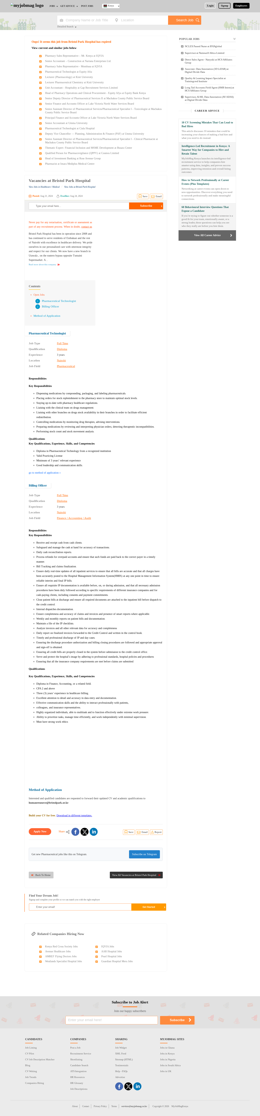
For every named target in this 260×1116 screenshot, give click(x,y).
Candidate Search (79, 1065)
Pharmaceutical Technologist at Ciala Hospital (70, 128)
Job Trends (30, 1077)
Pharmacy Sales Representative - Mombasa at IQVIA (73, 66)
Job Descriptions (78, 1088)
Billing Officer (50, 306)
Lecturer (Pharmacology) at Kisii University (69, 77)
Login (210, 5)
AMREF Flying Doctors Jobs (61, 956)
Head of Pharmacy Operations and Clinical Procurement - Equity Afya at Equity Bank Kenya (95, 93)
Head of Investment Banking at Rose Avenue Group (73, 158)
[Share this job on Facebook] (75, 832)
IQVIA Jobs (107, 946)
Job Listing (31, 1047)
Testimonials (121, 1065)
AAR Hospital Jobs (111, 951)
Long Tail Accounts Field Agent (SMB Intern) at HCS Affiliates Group (209, 89)
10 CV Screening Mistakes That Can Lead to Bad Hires (207, 124)
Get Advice (67, 6)
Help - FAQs (121, 1071)
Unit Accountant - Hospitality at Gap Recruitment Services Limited (81, 87)
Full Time (62, 343)
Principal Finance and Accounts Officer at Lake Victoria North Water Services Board (91, 117)
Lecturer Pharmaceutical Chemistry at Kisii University (74, 82)
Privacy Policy (100, 1106)
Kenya (111, 5)
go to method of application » (45, 472)
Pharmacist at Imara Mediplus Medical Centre (69, 163)
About (75, 1106)
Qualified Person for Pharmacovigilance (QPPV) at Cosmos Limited (82, 153)
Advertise (120, 1077)
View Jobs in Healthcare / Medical (44, 187)
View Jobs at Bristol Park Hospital (79, 187)
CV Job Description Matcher (39, 1059)
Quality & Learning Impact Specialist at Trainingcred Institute (205, 80)
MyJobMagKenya (179, 1106)
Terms (114, 1106)
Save (145, 196)
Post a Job (75, 1047)
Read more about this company (42, 264)
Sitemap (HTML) (124, 1059)
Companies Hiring (34, 1083)
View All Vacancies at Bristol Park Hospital (134, 875)
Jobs (52, 6)
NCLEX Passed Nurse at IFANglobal (203, 46)
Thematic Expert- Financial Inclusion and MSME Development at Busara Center (88, 147)
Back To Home (43, 875)
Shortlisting (76, 1059)
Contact (85, 1106)
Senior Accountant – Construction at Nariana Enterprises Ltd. (78, 61)
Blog (27, 1065)
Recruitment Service (80, 1053)
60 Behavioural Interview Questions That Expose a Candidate (205, 209)
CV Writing (31, 1071)
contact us (86, 226)
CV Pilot (29, 1053)
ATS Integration (78, 1071)
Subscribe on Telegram (144, 854)
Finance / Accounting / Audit (74, 518)
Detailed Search (65, 27)
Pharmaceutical (66, 366)
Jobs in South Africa (170, 1065)
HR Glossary (76, 1083)
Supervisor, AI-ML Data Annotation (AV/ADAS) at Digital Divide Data (209, 98)
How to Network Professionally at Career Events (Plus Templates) (205, 182)
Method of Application (46, 315)
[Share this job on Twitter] (85, 832)
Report (158, 832)
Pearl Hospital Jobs (111, 956)
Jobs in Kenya (167, 1053)
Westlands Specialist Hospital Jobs (63, 961)
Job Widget (121, 1047)
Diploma (62, 349)
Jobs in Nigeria (167, 1059)
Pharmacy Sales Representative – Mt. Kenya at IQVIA (74, 55)
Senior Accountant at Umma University (66, 123)
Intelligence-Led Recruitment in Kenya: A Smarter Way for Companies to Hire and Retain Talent (206, 150)
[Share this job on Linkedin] (94, 832)
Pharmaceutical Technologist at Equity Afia (68, 71)
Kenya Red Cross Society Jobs (61, 946)
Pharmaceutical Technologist (59, 300)
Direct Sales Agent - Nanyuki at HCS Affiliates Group (208, 61)
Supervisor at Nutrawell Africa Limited (204, 53)
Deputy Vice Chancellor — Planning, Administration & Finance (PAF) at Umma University (94, 133)
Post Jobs (87, 6)
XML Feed (120, 1053)
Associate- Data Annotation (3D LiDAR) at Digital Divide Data (207, 70)
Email (159, 196)
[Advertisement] (131, 244)
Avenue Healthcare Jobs (58, 951)
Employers (241, 5)
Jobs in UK (165, 1071)
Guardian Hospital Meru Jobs (117, 961)
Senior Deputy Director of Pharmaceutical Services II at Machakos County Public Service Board (97, 98)
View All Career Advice (207, 235)
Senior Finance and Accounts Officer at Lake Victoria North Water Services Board (89, 103)
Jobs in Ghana (167, 1047)
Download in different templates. (74, 815)
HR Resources (77, 1077)
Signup (224, 5)
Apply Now (39, 831)
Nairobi (61, 360)
